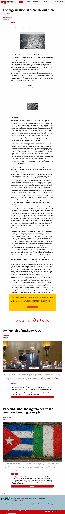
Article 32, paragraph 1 (16, 477)
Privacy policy (13, 500)
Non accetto (48, 511)
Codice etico (18, 500)
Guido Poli (6, 335)
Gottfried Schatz (8, 17)
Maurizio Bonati (7, 417)
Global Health (14, 383)
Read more (32, 397)
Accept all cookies (54, 511)
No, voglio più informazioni (11, 513)
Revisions (8, 13)
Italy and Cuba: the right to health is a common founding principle (28, 410)
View (5, 13)
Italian (17, 312)
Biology (13, 22)
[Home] (11, 2)
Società (16, 474)
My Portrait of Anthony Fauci (22, 330)
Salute (13, 474)
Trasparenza (22, 500)
